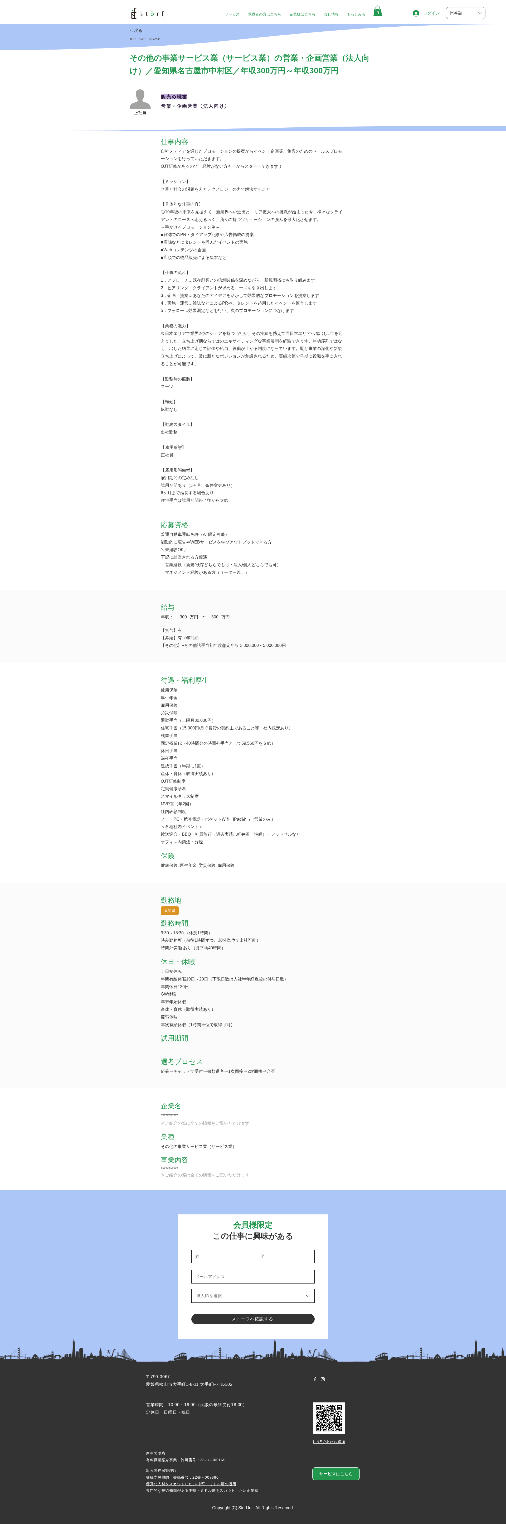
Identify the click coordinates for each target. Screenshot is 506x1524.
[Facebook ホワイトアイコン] (315, 1379)
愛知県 (169, 910)
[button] (377, 11)
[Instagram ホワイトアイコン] (322, 1379)
